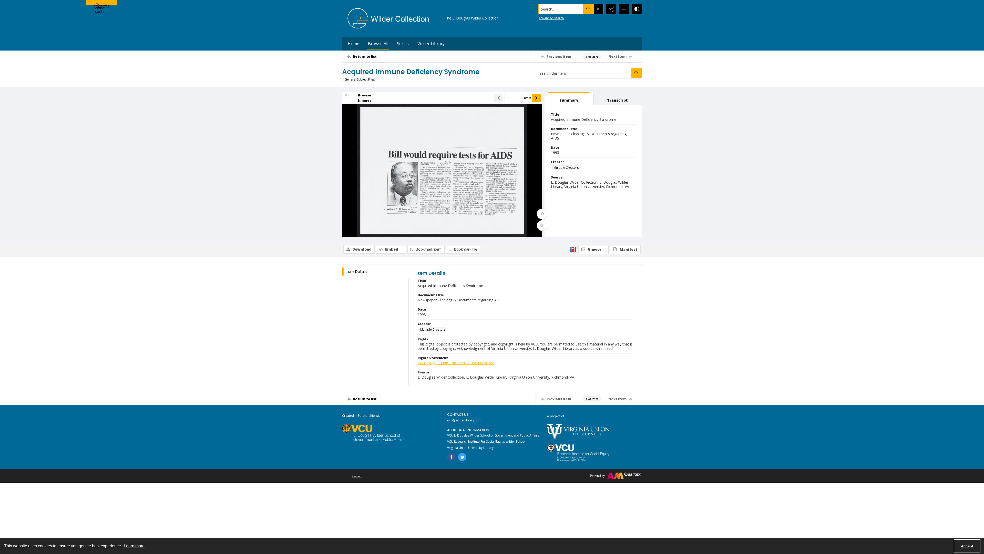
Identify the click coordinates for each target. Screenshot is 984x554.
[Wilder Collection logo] (388, 18)
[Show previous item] (499, 98)
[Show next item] (536, 98)
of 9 (527, 97)
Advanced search (551, 18)
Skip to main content (101, 3)
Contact (357, 476)
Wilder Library (431, 43)
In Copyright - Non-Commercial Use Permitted (456, 362)
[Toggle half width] (542, 225)
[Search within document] (636, 73)
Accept (967, 546)
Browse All (378, 43)
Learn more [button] (134, 546)
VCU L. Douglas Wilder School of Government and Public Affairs (493, 435)
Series (403, 43)
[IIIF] (573, 249)
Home (353, 43)
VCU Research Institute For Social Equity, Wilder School (486, 441)
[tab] (569, 98)
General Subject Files (360, 79)
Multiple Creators (566, 167)
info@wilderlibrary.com (464, 420)
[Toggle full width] (542, 214)
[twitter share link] (462, 457)
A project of (555, 416)
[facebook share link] (451, 457)
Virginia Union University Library (470, 448)
